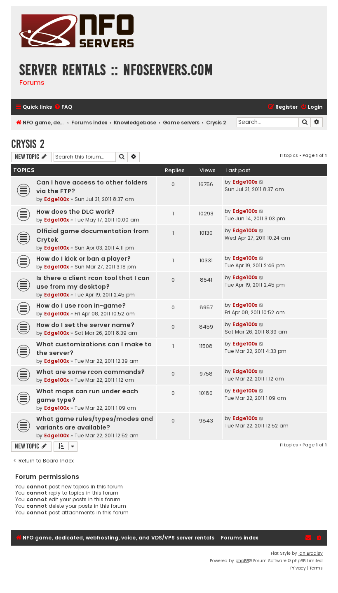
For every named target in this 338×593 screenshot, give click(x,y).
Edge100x (56, 199)
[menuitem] (63, 107)
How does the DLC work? (75, 212)
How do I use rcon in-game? (81, 305)
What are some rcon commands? (90, 372)
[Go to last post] (261, 182)
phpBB (242, 561)
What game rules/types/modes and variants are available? (94, 423)
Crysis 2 (28, 144)
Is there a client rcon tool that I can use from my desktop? (93, 282)
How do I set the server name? (85, 325)
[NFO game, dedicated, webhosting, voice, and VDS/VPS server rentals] (76, 32)
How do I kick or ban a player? (83, 258)
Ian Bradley (310, 553)
